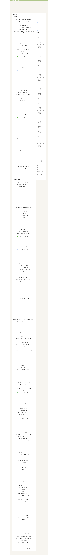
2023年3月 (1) (39, 51)
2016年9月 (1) (39, 104)
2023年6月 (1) (39, 47)
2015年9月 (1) (39, 117)
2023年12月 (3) (39, 41)
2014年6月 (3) (39, 132)
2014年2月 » (28, 548)
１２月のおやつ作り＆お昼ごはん (17, 179)
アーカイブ (25, 548)
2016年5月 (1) (39, 108)
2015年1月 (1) (39, 126)
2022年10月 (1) (39, 55)
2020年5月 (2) (39, 85)
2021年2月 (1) (39, 75)
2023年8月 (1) (39, 46)
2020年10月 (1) (39, 80)
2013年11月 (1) (39, 140)
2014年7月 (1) (39, 131)
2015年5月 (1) (39, 121)
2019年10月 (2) (39, 93)
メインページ (22, 548)
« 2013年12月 (18, 548)
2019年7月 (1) (39, 94)
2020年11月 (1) (39, 79)
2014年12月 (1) (39, 127)
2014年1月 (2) (39, 137)
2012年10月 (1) (39, 154)
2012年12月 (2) (39, 151)
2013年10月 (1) (39, 141)
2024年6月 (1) (39, 33)
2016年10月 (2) (39, 103)
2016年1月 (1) (39, 112)
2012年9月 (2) (39, 155)
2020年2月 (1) (39, 88)
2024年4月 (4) (39, 36)
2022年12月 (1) (39, 52)
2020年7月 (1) (39, 84)
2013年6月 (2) (39, 145)
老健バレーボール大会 (16, 16)
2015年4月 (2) (39, 122)
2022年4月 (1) (39, 61)
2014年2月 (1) (39, 136)
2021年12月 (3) (39, 66)
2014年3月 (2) (39, 135)
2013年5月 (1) (39, 146)
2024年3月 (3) (39, 37)
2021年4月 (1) (39, 74)
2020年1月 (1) (39, 89)
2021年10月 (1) (39, 69)
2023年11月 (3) (39, 42)
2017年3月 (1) (39, 99)
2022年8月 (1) (39, 56)
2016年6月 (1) (39, 107)
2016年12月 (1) (39, 102)
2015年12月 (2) (39, 113)
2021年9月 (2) (39, 70)
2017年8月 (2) (39, 98)
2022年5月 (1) (39, 60)
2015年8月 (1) (39, 118)
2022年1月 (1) (39, 65)
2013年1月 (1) (39, 150)
